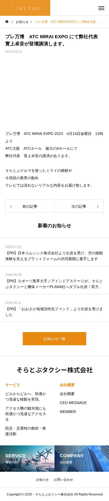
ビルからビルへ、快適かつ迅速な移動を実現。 (25, 396)
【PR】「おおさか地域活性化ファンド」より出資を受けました (54, 312)
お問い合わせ (63, 479)
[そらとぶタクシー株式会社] (25, 8)
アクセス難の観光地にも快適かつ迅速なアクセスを (25, 413)
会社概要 (67, 385)
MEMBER (68, 412)
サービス (12, 385)
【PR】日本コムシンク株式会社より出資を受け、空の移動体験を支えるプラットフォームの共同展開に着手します (54, 256)
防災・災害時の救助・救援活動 (25, 431)
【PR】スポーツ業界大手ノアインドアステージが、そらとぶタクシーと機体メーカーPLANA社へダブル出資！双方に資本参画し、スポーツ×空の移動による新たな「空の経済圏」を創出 (54, 284)
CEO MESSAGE (73, 403)
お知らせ (42, 479)
